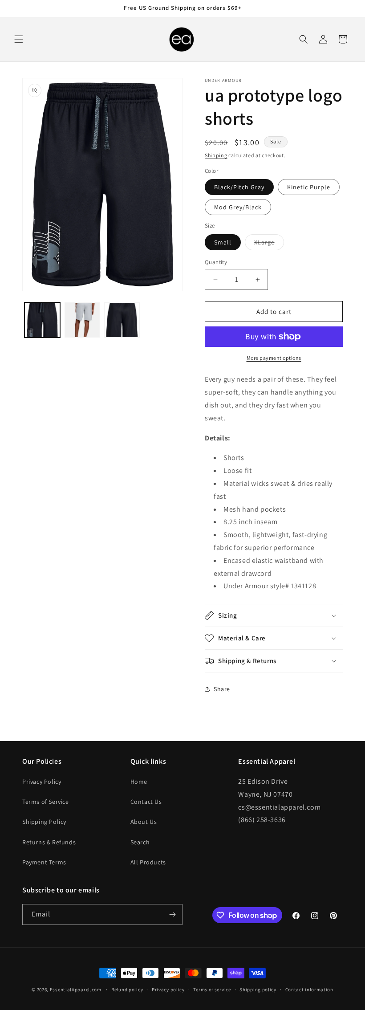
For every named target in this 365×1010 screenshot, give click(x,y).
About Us (143, 822)
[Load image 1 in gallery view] (42, 320)
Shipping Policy (44, 822)
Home (138, 782)
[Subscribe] (172, 914)
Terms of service (212, 989)
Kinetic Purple (308, 187)
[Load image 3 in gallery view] (82, 320)
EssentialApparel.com (75, 989)
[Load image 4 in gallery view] (122, 320)
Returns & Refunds (49, 842)
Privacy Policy (41, 782)
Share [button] (222, 689)
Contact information (309, 989)
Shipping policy (257, 989)
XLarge (269, 244)
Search (140, 842)
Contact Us (146, 802)
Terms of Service (45, 802)
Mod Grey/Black (238, 207)
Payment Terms (44, 862)
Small (222, 242)
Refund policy (127, 989)
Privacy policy (168, 989)
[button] (18, 39)
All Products (148, 862)
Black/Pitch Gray (239, 187)
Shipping (216, 155)
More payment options (274, 357)
